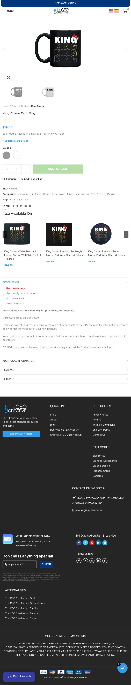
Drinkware (22, 194)
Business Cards (101, 471)
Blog (52, 425)
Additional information (18, 360)
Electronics (99, 456)
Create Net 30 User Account (66, 435)
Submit (47, 564)
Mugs (70, 194)
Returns (97, 420)
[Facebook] (13, 206)
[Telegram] (30, 206)
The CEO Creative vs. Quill (20, 598)
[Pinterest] (21, 206)
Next (126, 234)
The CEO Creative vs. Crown (21, 618)
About (53, 420)
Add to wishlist (33, 179)
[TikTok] (104, 560)
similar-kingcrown (18, 200)
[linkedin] (26, 206)
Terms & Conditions (104, 425)
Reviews (8, 369)
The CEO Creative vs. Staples (21, 608)
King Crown (37, 106)
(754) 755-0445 (93, 510)
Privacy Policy (100, 415)
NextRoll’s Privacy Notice (26, 581)
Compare (11, 179)
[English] (111, 11)
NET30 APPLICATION (65, 3)
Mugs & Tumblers (85, 194)
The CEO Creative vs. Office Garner (25, 603)
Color (6, 148)
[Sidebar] (4, 210)
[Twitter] (17, 206)
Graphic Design (101, 466)
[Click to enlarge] (8, 77)
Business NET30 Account (64, 430)
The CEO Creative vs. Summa (22, 613)
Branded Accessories (105, 461)
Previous (5, 234)
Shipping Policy (101, 430)
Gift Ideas (36, 194)
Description (11, 282)
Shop (53, 415)
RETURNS (8, 379)
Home (6, 106)
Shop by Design (20, 106)
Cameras (98, 476)
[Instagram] (91, 560)
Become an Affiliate (21, 434)
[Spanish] (116, 11)
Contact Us (99, 435)
